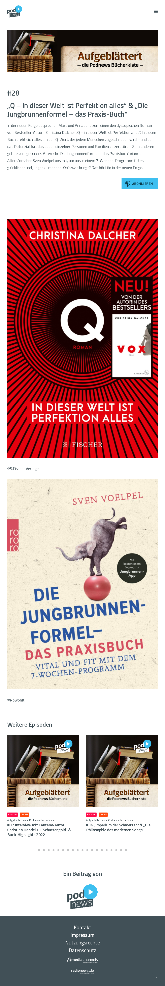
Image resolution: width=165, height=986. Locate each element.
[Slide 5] (58, 850)
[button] (155, 11)
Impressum (82, 935)
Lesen (24, 814)
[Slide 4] (53, 850)
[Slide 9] (77, 850)
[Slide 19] (126, 850)
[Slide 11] (87, 850)
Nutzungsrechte (82, 942)
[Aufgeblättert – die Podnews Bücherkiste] (82, 51)
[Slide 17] (116, 850)
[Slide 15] (106, 850)
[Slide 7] (68, 850)
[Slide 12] (92, 850)
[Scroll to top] (156, 977)
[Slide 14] (101, 850)
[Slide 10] (82, 850)
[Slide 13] (97, 850)
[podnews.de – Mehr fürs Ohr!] (14, 11)
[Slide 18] (121, 850)
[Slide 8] (72, 850)
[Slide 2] (43, 850)
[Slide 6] (63, 850)
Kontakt (82, 927)
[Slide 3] (48, 850)
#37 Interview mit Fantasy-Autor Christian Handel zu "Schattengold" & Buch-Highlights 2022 (39, 828)
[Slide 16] (111, 850)
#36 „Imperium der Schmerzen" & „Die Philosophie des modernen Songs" (118, 825)
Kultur (12, 814)
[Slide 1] (39, 850)
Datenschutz (82, 950)
